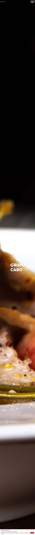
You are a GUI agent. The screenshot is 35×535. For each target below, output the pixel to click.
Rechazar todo (27, 532)
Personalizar (22, 532)
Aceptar (32, 532)
